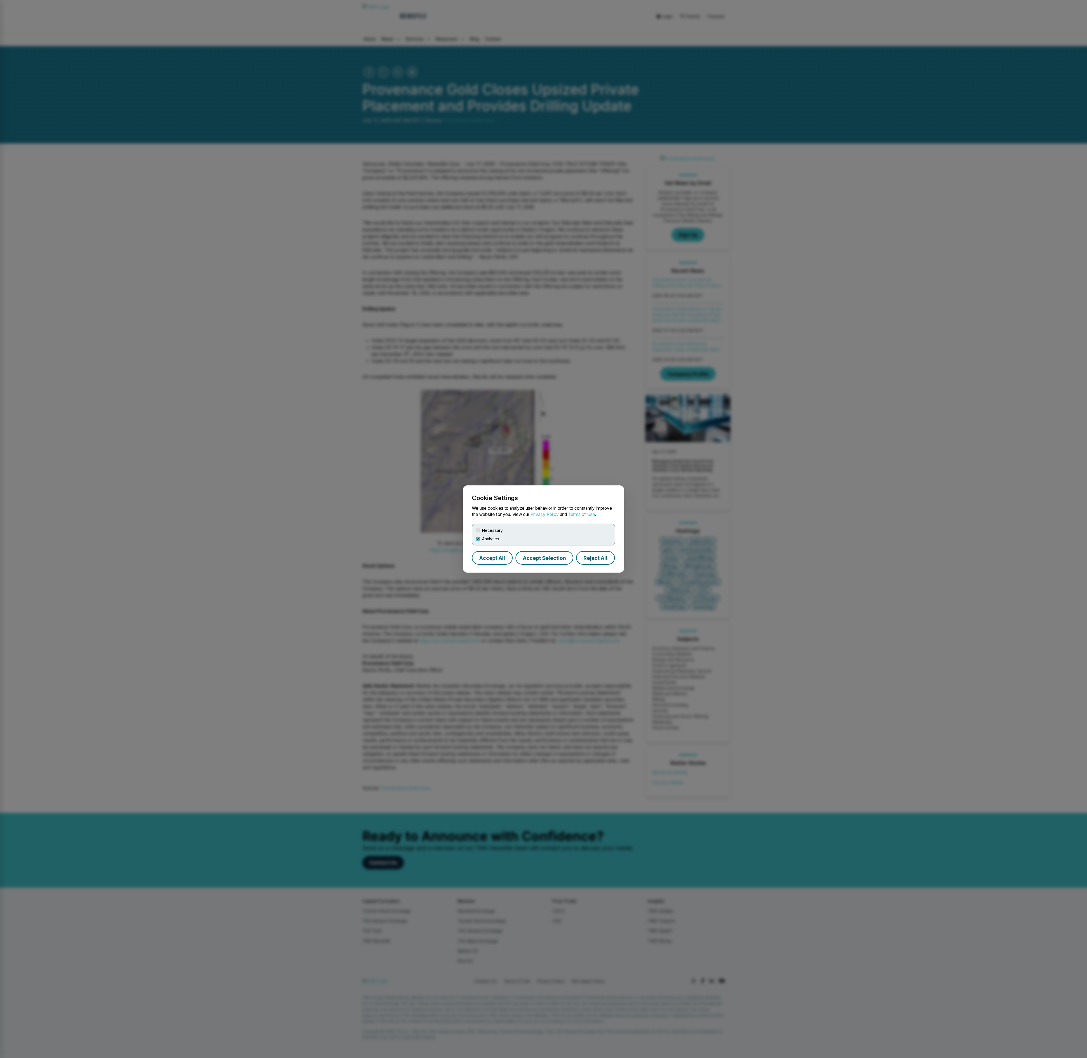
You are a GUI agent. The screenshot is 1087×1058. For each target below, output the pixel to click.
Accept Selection (544, 558)
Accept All (492, 558)
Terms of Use (581, 514)
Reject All (595, 558)
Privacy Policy (544, 514)
